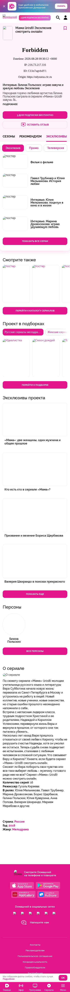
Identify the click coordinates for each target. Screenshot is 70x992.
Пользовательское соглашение (35, 956)
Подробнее (9, 979)
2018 (12, 825)
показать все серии (35, 241)
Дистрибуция (35, 973)
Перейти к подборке (35, 385)
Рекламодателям (35, 950)
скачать (61, 6)
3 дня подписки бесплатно (35, 18)
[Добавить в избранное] (65, 28)
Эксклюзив (32, 88)
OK (63, 978)
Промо (34, 148)
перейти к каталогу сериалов (35, 310)
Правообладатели (35, 967)
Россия (19, 821)
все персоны (35, 651)
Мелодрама (20, 829)
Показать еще (35, 594)
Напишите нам (39, 922)
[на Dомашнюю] (10, 17)
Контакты (35, 944)
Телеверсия (55, 148)
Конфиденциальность (35, 962)
